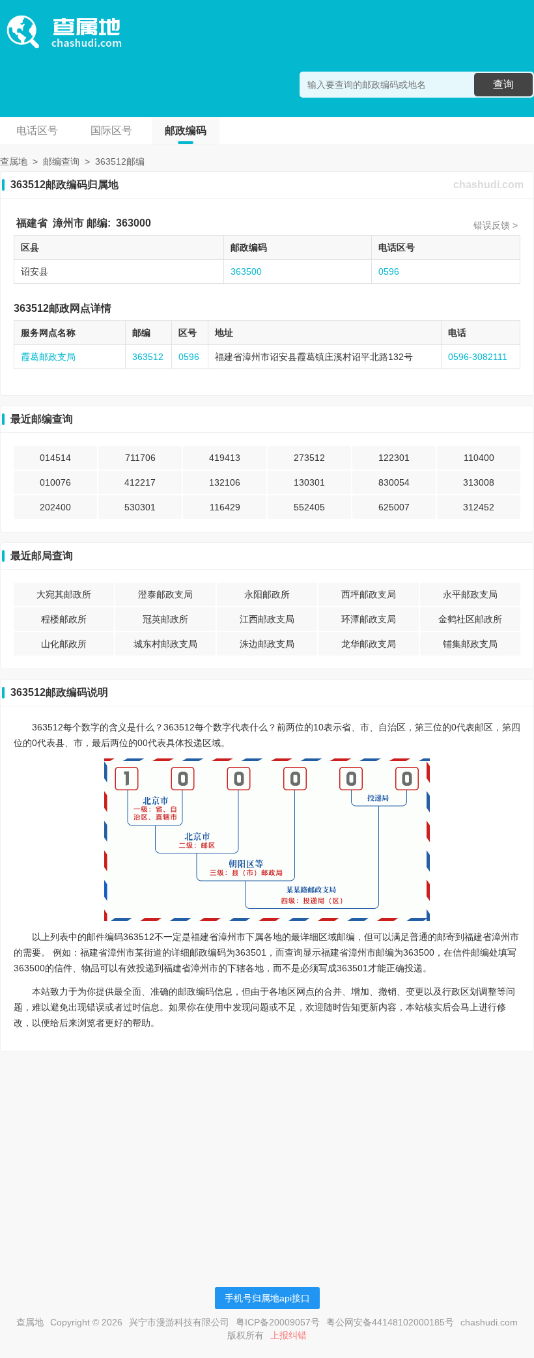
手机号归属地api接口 (267, 1298)
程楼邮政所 (64, 619)
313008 (478, 482)
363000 (133, 223)
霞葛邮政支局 (48, 357)
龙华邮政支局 (368, 644)
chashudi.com (488, 184)
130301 (309, 482)
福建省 (32, 223)
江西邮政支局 (267, 619)
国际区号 (111, 130)
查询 (503, 84)
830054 (394, 482)
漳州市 (68, 223)
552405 (309, 507)
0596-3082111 (477, 357)
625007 (394, 507)
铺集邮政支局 (470, 644)
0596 (388, 271)
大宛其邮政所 (63, 594)
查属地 (13, 161)
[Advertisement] (267, 1153)
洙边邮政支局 (267, 644)
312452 (478, 507)
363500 (246, 271)
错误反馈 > (495, 225)
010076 (55, 482)
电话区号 (37, 130)
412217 (140, 482)
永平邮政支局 (470, 594)
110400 (479, 457)
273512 (309, 457)
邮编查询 (61, 161)
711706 (140, 457)
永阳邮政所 (267, 594)
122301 (394, 457)
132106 (224, 482)
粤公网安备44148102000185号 (390, 1322)
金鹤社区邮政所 (470, 619)
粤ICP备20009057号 (278, 1322)
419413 (224, 457)
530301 (140, 507)
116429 (225, 507)
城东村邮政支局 (165, 644)
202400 (55, 507)
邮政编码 (185, 130)
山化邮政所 (64, 644)
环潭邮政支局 (368, 619)
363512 (147, 357)
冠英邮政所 (165, 619)
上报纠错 (288, 1335)
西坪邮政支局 (368, 594)
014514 (55, 457)
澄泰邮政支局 (165, 594)
